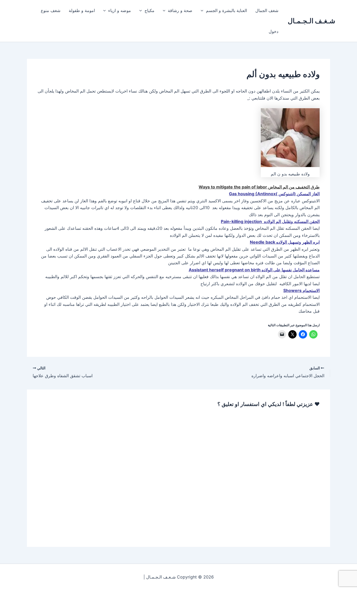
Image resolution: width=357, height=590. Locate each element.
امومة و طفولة (82, 10)
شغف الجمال (266, 10)
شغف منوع (50, 10)
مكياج (149, 10)
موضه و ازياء (119, 10)
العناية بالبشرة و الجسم (226, 10)
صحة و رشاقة (180, 10)
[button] (203, 10)
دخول (273, 31)
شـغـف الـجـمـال (311, 21)
